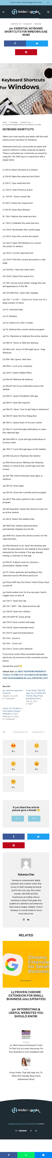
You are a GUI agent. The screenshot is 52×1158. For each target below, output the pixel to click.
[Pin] (26, 52)
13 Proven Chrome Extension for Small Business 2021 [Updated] (26, 995)
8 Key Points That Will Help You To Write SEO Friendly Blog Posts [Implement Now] (26, 1074)
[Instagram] (36, 1131)
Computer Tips (16, 24)
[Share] (15, 43)
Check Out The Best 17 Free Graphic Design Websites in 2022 (12, 711)
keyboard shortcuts (21, 732)
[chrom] (26, 964)
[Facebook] (31, 1131)
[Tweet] (37, 43)
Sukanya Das (26, 874)
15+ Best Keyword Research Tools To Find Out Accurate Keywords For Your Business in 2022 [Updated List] (26, 1047)
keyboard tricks (38, 732)
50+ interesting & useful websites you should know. (26, 1013)
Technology (27, 24)
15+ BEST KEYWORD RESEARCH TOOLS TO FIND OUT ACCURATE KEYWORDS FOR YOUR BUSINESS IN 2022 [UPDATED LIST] (25, 674)
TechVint (40, 1124)
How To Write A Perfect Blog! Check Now (26, 2)
